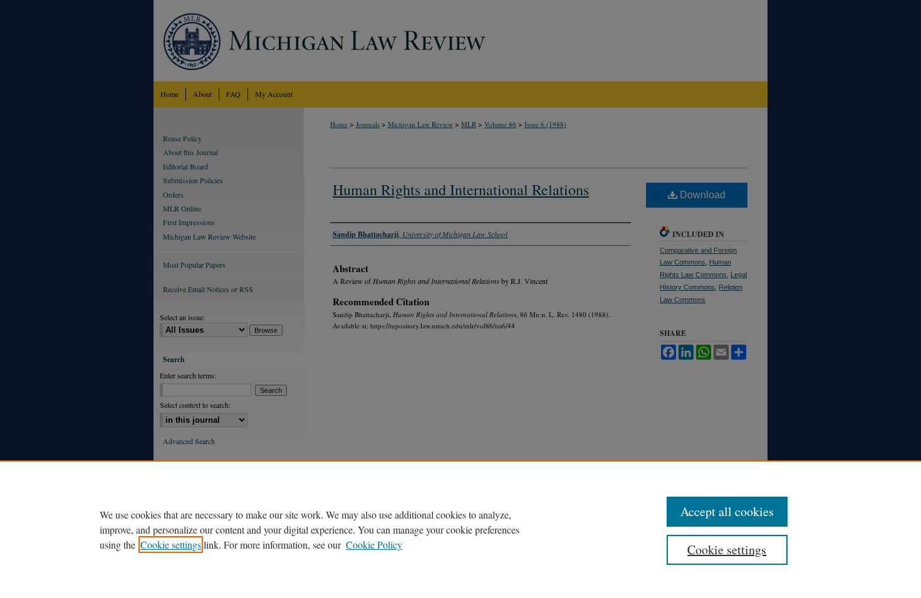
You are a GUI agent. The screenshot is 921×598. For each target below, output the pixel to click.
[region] (460, 529)
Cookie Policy (374, 544)
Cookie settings (170, 544)
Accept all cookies (727, 511)
